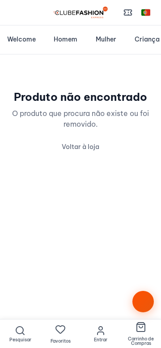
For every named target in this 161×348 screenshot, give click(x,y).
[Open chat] (143, 301)
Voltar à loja (80, 147)
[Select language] (146, 12)
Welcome (21, 39)
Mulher (106, 39)
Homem (65, 39)
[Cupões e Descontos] (128, 12)
